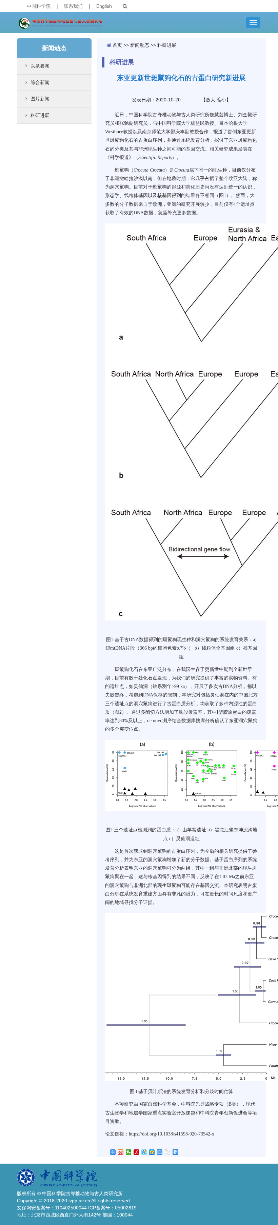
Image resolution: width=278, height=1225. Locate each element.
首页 (117, 45)
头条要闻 (40, 65)
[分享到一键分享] (160, 1152)
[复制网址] (168, 1152)
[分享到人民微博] (136, 1152)
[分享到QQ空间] (152, 1152)
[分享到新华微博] (144, 1152)
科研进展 (40, 115)
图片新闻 (40, 98)
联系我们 (73, 6)
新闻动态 (139, 45)
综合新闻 (40, 82)
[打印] (175, 1152)
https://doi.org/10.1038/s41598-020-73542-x (171, 1134)
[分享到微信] (129, 1152)
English (104, 6)
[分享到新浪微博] (121, 1152)
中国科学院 (39, 6)
